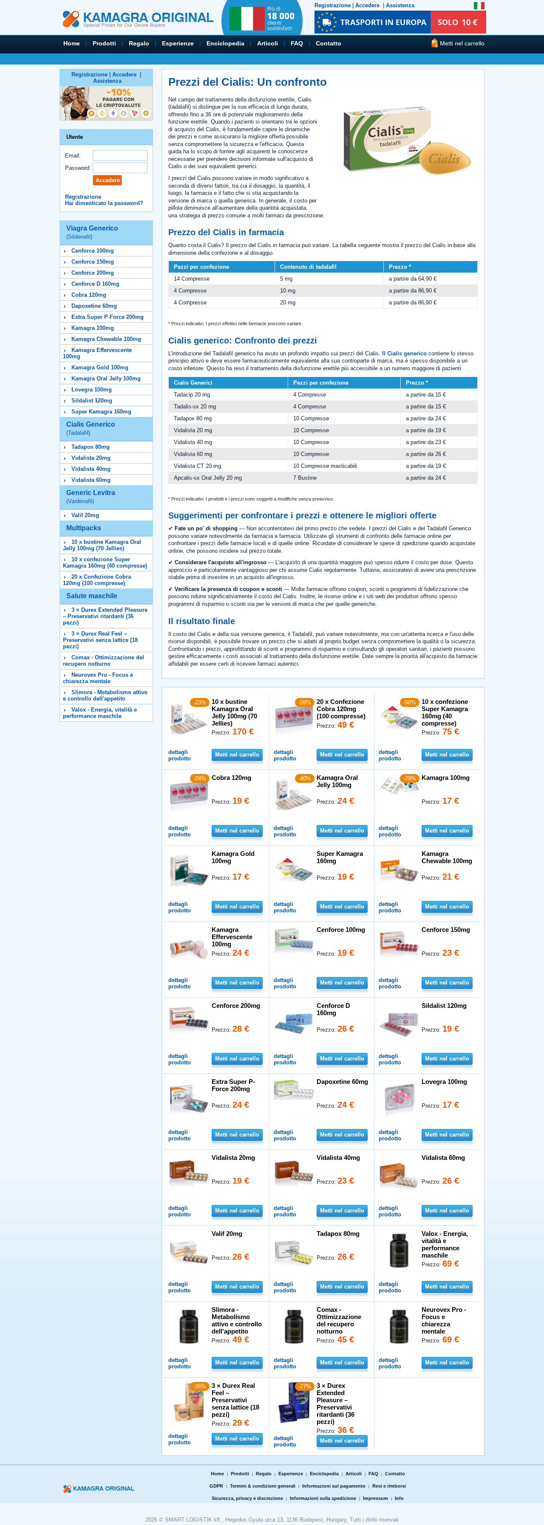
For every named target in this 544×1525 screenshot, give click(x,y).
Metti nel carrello (237, 754)
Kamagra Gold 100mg (99, 367)
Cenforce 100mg (92, 251)
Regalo (139, 43)
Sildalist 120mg (91, 400)
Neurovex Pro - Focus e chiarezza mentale (98, 678)
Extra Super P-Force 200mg (107, 317)
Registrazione (332, 5)
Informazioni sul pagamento (334, 1485)
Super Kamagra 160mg (101, 411)
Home (71, 43)
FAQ (297, 43)
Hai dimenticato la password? (104, 203)
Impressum (375, 1498)
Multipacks (83, 528)
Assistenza (400, 5)
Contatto (328, 43)
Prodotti (104, 43)
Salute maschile (91, 595)
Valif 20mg (85, 515)
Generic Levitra (90, 496)
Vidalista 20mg (90, 458)
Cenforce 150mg (92, 262)
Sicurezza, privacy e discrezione (247, 1498)
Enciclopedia (225, 43)
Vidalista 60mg (90, 480)
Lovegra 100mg (91, 389)
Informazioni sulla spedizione (323, 1498)
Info (399, 1498)
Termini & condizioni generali (262, 1485)
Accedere (367, 5)
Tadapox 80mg (90, 447)
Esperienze (178, 43)
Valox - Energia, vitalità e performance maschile (100, 712)
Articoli (267, 43)
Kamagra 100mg (92, 328)
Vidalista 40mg (90, 469)
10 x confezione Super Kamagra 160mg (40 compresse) (105, 562)
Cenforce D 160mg (95, 284)
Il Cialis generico (404, 353)
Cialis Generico (90, 428)
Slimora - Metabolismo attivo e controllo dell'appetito (105, 695)
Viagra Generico (92, 232)
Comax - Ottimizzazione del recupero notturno (103, 660)
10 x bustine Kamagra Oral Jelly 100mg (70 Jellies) (102, 545)
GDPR (216, 1485)
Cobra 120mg (88, 295)
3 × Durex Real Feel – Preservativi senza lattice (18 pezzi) (100, 640)
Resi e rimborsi (389, 1485)
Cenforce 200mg (92, 273)
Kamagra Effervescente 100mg (232, 937)
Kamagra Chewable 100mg (106, 339)
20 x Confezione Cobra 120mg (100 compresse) (97, 580)
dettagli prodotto (179, 755)
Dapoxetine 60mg (94, 306)
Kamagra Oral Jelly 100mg (106, 378)
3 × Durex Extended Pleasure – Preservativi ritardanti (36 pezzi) (105, 616)
